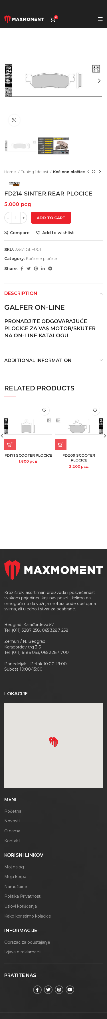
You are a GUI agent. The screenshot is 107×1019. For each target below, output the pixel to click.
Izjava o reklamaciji (22, 951)
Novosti (12, 820)
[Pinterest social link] (36, 268)
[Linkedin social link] (43, 268)
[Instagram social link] (59, 989)
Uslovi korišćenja (20, 906)
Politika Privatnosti (22, 896)
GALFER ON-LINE (34, 307)
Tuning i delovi (35, 171)
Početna (12, 811)
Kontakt (12, 840)
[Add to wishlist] (44, 410)
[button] (54, 743)
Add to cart (51, 217)
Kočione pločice (69, 171)
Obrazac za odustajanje (27, 942)
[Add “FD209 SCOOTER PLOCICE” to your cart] (60, 444)
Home (10, 171)
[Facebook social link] (22, 268)
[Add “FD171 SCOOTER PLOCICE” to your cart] (10, 444)
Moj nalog (14, 867)
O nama (12, 830)
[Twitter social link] (28, 268)
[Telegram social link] (50, 268)
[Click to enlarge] (14, 120)
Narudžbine (15, 886)
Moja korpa (15, 876)
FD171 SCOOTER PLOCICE (28, 455)
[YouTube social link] (70, 989)
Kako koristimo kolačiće (27, 916)
